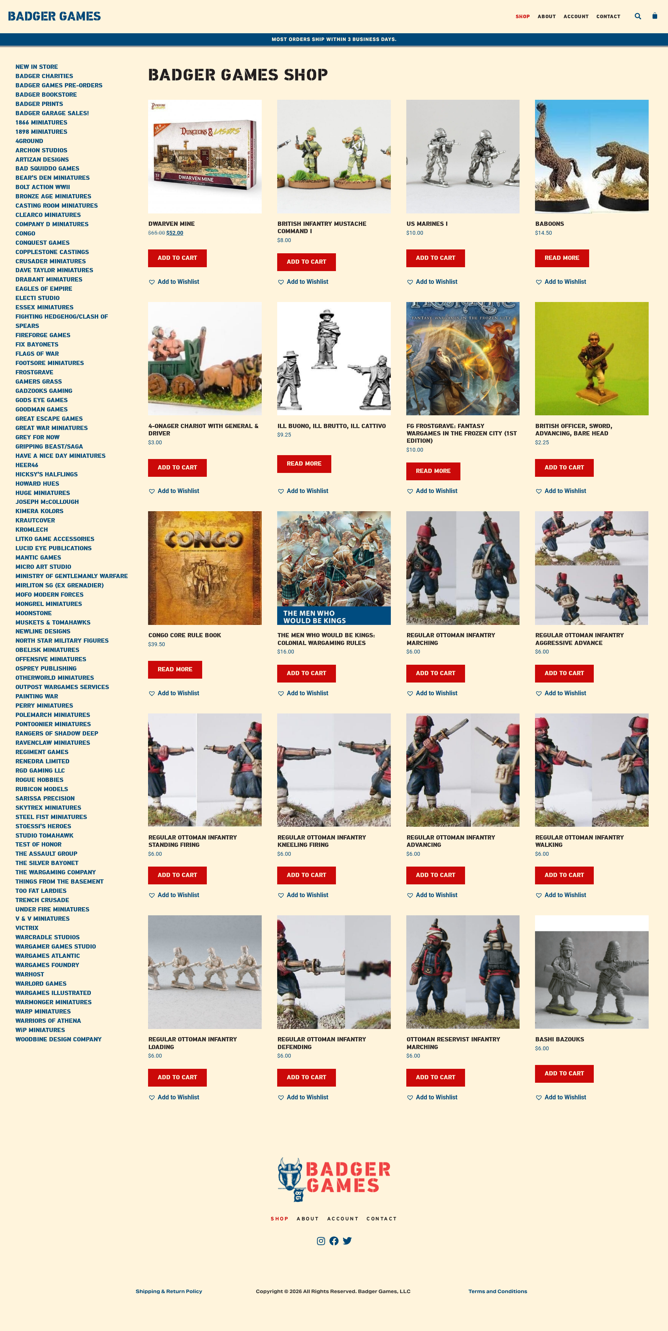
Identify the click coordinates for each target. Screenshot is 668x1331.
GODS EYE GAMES (41, 400)
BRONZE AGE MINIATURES (53, 197)
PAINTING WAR (36, 697)
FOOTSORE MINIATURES (49, 363)
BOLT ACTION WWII (42, 187)
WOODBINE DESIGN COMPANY (58, 1040)
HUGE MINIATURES (42, 493)
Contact (608, 16)
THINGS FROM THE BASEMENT (59, 882)
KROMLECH (31, 530)
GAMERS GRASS (38, 382)
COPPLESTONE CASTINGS (52, 252)
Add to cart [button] (177, 258)
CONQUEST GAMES (42, 243)
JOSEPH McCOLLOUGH (47, 502)
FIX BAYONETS (36, 345)
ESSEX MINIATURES (44, 308)
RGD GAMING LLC (40, 771)
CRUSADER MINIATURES (50, 262)
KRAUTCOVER (35, 521)
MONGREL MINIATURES (48, 604)
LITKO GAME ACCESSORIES (54, 539)
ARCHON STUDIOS (41, 151)
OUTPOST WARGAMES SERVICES (62, 687)
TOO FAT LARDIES (40, 891)
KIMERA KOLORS (39, 511)
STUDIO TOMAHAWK (44, 836)
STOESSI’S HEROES (43, 826)
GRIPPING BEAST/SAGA (49, 447)
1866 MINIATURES (41, 123)
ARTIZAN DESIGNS (42, 160)
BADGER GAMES (54, 17)
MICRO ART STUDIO (43, 567)
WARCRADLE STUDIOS (47, 937)
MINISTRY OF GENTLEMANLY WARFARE (71, 576)
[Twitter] (347, 1241)
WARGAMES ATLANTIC (47, 956)
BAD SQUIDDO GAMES (47, 169)
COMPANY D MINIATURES (52, 224)
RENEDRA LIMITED (42, 762)
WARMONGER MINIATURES (53, 1002)
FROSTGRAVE (34, 373)
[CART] (655, 15)
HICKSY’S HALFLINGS (46, 475)
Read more (562, 258)
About (547, 16)
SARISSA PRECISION (45, 799)
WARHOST (29, 975)
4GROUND (29, 141)
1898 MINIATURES (41, 132)
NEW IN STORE (36, 67)
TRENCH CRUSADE (42, 900)
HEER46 (26, 465)
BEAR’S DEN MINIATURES (52, 178)
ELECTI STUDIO (37, 298)
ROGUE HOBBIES (39, 780)
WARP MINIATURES (43, 1012)
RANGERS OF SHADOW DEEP (56, 734)
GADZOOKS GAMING (43, 391)
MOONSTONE (33, 613)
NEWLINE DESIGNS (42, 632)
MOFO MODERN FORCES (49, 595)
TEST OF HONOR (38, 845)
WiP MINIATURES (40, 1030)
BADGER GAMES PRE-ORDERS (58, 86)
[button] (638, 16)
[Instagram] (321, 1241)
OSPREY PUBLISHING (46, 669)
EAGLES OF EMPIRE (43, 289)
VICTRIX (27, 928)
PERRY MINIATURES (44, 706)
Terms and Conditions (498, 1291)
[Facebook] (334, 1241)
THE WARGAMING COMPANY (55, 873)
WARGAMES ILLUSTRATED (53, 993)
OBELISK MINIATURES (47, 650)
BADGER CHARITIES (44, 76)
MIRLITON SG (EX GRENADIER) (59, 586)
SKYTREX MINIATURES (48, 808)
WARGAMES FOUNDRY (47, 965)
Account (576, 16)
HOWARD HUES (37, 484)
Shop (523, 16)
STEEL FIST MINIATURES (51, 817)
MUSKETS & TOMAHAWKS (52, 623)
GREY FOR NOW (37, 437)
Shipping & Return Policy (169, 1291)
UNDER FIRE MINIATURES (52, 910)
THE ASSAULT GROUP (46, 854)
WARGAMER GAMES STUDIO (55, 947)
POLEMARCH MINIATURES (52, 715)
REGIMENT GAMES (41, 752)
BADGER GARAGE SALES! (52, 113)
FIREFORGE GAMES (42, 335)
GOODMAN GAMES (41, 410)
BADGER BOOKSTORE (46, 95)
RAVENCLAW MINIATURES (52, 743)
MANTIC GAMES (38, 558)
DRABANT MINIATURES (48, 280)
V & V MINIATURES (42, 919)
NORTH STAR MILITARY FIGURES (62, 641)
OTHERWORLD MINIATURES (54, 678)
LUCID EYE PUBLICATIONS (53, 548)
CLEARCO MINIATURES (48, 215)
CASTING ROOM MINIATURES (56, 206)
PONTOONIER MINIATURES (53, 724)
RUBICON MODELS (41, 789)
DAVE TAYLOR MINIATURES (54, 270)
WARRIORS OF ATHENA (48, 1021)
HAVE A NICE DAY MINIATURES (60, 456)
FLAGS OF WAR (37, 354)
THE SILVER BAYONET (46, 863)
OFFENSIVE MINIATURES (50, 659)
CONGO (25, 234)
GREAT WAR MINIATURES (51, 428)
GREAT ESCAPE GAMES (49, 419)
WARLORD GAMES (40, 984)
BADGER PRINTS (39, 104)
